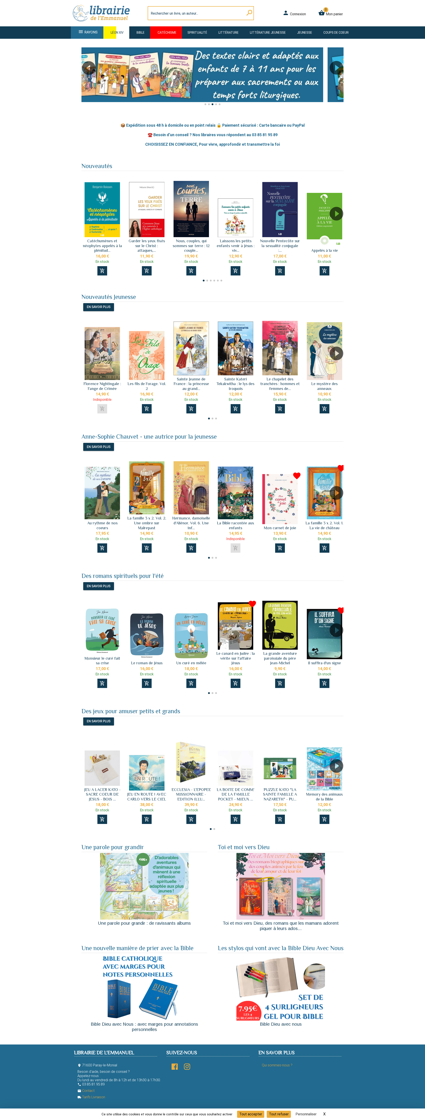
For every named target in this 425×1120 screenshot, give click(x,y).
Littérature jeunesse (268, 32)
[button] (87, 80)
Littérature (228, 32)
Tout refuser (279, 1114)
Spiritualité (197, 32)
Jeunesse (304, 32)
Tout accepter (250, 1114)
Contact (86, 1091)
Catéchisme (167, 32)
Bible (141, 32)
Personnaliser (306, 1114)
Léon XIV (117, 32)
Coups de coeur (336, 32)
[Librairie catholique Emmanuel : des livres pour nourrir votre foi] (103, 23)
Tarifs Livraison (91, 1097)
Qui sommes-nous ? (277, 1065)
